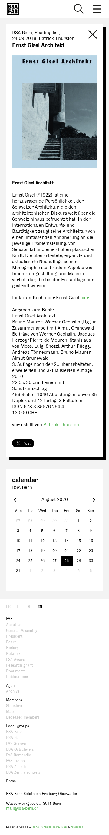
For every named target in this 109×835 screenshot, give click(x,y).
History (12, 648)
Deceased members (23, 717)
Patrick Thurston (61, 424)
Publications (17, 677)
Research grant (19, 665)
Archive (12, 691)
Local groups (17, 726)
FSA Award (15, 660)
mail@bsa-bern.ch (22, 808)
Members (14, 700)
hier (84, 298)
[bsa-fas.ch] (11, 9)
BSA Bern (14, 738)
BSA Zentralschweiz (23, 772)
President (14, 636)
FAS (9, 619)
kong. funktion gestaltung (49, 826)
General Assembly (21, 631)
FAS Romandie (18, 755)
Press (11, 781)
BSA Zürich (16, 767)
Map (10, 712)
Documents (15, 671)
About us (13, 625)
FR (8, 607)
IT (18, 607)
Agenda (12, 686)
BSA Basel (15, 732)
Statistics (14, 706)
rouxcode (77, 826)
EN (40, 607)
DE (28, 607)
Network (13, 653)
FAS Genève (16, 744)
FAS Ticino (15, 761)
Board (11, 642)
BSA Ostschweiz (20, 749)
